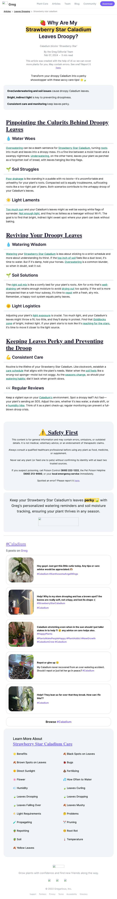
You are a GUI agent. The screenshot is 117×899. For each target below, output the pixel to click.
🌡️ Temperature (73, 839)
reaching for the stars (96, 323)
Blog (76, 3)
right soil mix (19, 284)
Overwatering (14, 147)
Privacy (52, 894)
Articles (56, 3)
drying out (68, 288)
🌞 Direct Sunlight (24, 770)
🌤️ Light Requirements (27, 813)
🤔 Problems (71, 813)
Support (33, 894)
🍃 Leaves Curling (74, 787)
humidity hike (16, 405)
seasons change (75, 374)
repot (68, 292)
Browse (58, 722)
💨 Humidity (20, 787)
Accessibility (71, 894)
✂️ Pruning (69, 822)
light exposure (42, 315)
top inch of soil (67, 257)
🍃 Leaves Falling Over (27, 805)
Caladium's (46, 397)
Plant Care (42, 3)
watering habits (15, 378)
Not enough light (29, 213)
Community (89, 3)
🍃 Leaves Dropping (75, 796)
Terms (60, 894)
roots (104, 147)
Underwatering (40, 155)
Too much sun (15, 209)
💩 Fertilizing (71, 770)
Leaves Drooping (22, 11)
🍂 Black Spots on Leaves (79, 753)
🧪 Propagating (22, 822)
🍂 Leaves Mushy (74, 805)
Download (107, 4)
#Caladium (16, 544)
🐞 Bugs (68, 762)
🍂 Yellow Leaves (23, 847)
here (58, 67)
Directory (83, 894)
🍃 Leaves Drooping (25, 796)
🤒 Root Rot (70, 830)
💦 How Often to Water (77, 779)
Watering (11, 253)
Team (67, 3)
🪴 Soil (17, 839)
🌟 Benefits (20, 753)
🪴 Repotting (21, 830)
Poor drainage (14, 178)
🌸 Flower (19, 779)
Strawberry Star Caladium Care (42, 743)
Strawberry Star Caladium (74, 147)
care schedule (14, 370)
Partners (42, 894)
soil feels (91, 370)
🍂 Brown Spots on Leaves (29, 762)
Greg (24, 550)
